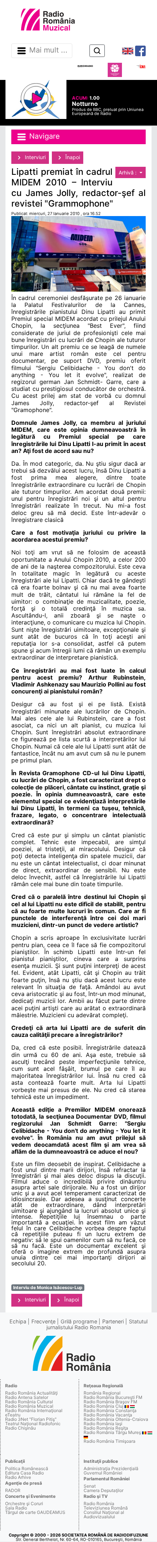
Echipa (17, 1321)
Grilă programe (79, 1321)
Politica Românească (26, 1468)
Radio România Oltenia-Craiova (116, 1419)
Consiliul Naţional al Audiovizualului (104, 1514)
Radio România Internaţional (33, 1410)
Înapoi (72, 157)
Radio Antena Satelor (26, 1397)
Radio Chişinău (20, 1428)
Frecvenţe (43, 1321)
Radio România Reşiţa (106, 1428)
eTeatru (12, 1415)
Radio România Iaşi (103, 1423)
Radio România (99, 1503)
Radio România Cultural (29, 1401)
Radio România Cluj (103, 1406)
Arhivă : (128, 172)
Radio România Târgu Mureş (112, 1432)
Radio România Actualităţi (31, 1393)
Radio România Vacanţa (108, 1415)
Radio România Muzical (29, 1406)
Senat (90, 1486)
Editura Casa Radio (24, 1473)
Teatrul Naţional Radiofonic (33, 1423)
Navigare (43, 136)
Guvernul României (103, 1473)
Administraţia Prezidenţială (111, 1468)
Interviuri (34, 157)
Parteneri (113, 1321)
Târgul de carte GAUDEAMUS (35, 1512)
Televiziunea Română (106, 1508)
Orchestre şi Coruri (24, 1503)
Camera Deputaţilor (103, 1490)
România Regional (102, 1393)
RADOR (12, 1490)
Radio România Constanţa (110, 1410)
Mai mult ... (48, 50)
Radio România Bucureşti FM (113, 1397)
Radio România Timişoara (109, 1441)
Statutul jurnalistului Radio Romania (97, 1324)
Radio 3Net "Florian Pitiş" (31, 1419)
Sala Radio (16, 1508)
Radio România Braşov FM (110, 1401)
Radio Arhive (18, 1477)
